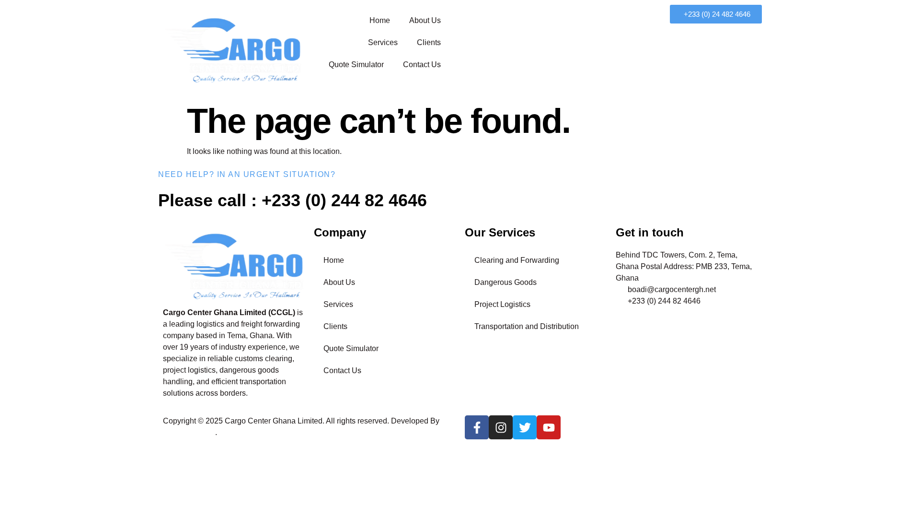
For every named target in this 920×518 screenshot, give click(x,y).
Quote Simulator (356, 64)
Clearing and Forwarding (516, 260)
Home (379, 20)
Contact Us (422, 64)
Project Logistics (502, 304)
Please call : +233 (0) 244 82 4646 (292, 200)
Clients (429, 42)
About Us (425, 20)
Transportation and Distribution (526, 326)
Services (383, 42)
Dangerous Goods (505, 282)
